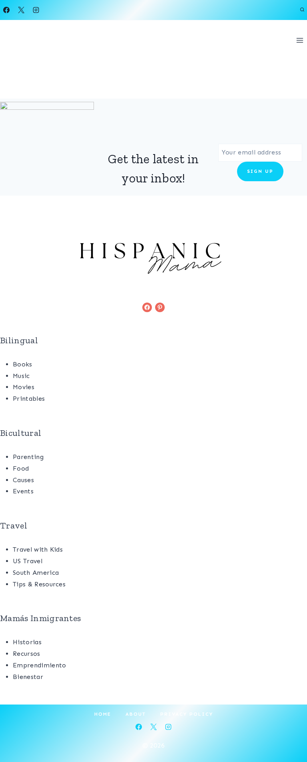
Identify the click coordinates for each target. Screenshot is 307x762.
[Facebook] (6, 10)
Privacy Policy (186, 714)
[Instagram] (36, 10)
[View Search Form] (302, 10)
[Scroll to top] (288, 731)
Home (102, 714)
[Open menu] (299, 40)
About (136, 714)
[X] (21, 10)
